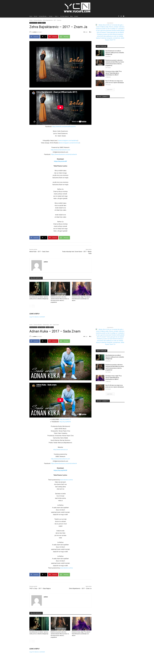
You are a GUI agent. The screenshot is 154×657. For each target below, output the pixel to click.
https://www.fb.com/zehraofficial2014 (64, 126)
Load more (109, 89)
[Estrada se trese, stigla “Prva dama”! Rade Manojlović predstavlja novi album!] (81, 288)
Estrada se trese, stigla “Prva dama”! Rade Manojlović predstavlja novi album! (81, 298)
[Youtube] (124, 16)
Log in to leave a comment (37, 317)
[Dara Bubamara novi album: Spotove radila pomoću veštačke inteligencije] (39, 288)
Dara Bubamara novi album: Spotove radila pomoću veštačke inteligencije (115, 52)
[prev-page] (30, 306)
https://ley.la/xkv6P (60, 161)
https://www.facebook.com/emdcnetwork (64, 154)
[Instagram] (121, 16)
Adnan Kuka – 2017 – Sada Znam (39, 251)
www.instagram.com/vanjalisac (68, 140)
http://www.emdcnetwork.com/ (60, 150)
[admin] (30, 32)
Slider (44, 22)
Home (31, 20)
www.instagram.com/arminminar (69, 143)
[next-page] (33, 306)
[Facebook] (119, 16)
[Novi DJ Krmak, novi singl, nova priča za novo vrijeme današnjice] (100, 83)
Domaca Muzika (38, 20)
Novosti (39, 22)
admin (35, 32)
